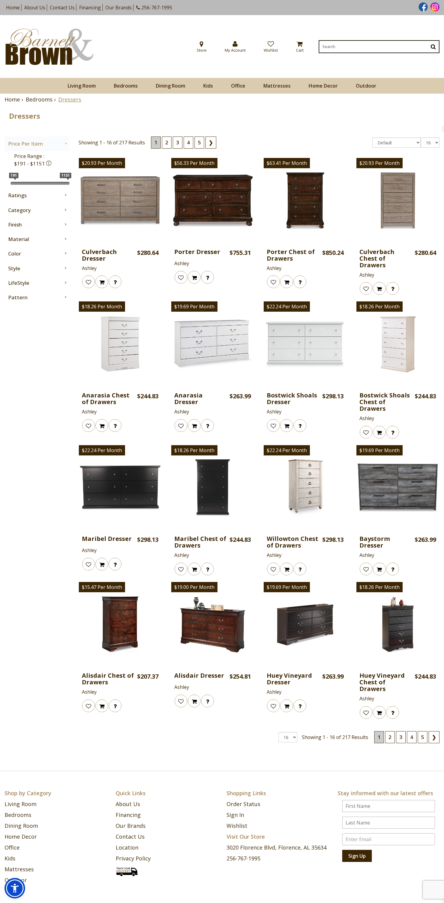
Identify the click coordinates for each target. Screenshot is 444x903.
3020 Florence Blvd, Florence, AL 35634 (277, 847)
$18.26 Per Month (102, 306)
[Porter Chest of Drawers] (305, 200)
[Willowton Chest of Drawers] (305, 488)
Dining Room (170, 85)
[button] (235, 46)
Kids (208, 85)
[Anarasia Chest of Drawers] (120, 344)
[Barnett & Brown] (50, 46)
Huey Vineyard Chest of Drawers (382, 682)
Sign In (235, 814)
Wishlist (237, 825)
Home (13, 7)
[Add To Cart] (102, 282)
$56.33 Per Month (194, 163)
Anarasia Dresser (188, 398)
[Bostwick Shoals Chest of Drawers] (397, 344)
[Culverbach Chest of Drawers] (397, 200)
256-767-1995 (156, 7)
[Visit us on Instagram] (434, 6)
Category (19, 210)
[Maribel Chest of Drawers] (212, 488)
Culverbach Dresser (99, 255)
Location (127, 847)
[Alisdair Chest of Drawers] (120, 624)
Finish (15, 224)
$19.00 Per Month (194, 587)
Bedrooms (126, 85)
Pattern (17, 297)
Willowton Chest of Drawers (292, 542)
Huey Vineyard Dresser (289, 679)
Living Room (82, 85)
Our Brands (118, 7)
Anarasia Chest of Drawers (106, 398)
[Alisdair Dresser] (212, 624)
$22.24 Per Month (287, 306)
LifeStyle (18, 282)
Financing (90, 7)
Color (14, 253)
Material (18, 239)
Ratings (17, 195)
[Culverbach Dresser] (120, 200)
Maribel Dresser (107, 538)
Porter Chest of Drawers (291, 255)
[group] (115, 281)
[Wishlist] (88, 282)
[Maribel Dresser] (120, 488)
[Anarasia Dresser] (212, 344)
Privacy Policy (133, 858)
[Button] (433, 47)
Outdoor (366, 85)
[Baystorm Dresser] (397, 488)
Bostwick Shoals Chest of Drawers (384, 402)
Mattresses (277, 85)
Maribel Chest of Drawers (200, 542)
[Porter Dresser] (212, 200)
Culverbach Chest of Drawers (376, 258)
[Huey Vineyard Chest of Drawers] (397, 624)
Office (238, 85)
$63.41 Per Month (287, 163)
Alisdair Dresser (199, 675)
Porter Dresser (197, 252)
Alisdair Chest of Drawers (108, 679)
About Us (34, 7)
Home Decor (323, 85)
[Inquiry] (115, 282)
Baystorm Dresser (374, 542)
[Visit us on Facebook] (422, 6)
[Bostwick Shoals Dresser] (305, 344)
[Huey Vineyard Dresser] (305, 624)
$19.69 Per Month (194, 306)
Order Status (243, 804)
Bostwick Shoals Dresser (292, 398)
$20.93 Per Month (102, 163)
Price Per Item (25, 143)
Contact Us (62, 7)
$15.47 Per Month (102, 587)
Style (14, 268)
